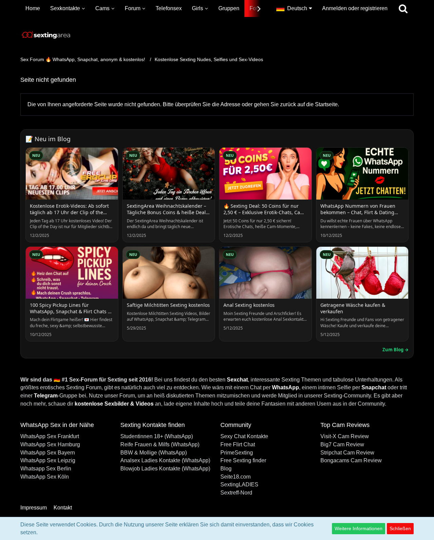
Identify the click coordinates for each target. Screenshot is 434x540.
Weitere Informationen (358, 528)
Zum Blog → (395, 350)
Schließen (400, 528)
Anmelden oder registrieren (355, 8)
